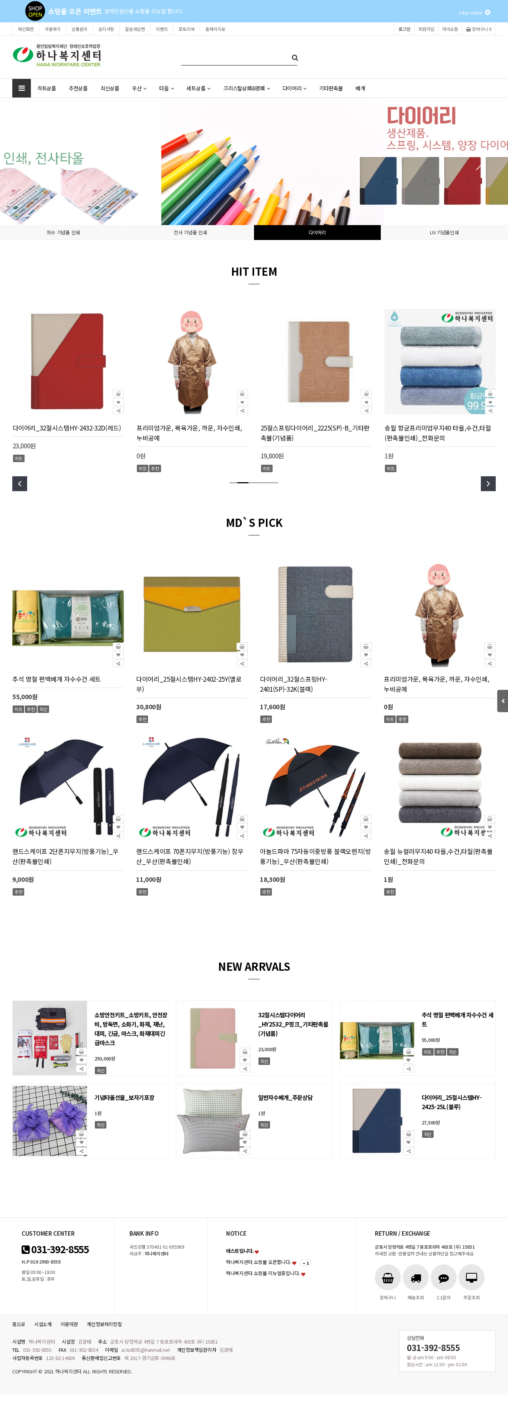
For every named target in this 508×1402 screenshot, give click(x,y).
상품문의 (79, 29)
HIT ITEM (254, 271)
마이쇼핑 (450, 29)
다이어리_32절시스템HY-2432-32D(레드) (67, 427)
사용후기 (53, 29)
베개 (360, 88)
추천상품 (78, 88)
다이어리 (292, 88)
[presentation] (19, 483)
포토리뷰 (186, 29)
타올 (163, 88)
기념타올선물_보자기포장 (124, 1097)
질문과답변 (135, 29)
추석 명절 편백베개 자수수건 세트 (56, 679)
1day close (472, 12)
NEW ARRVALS (254, 966)
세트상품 (195, 88)
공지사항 (106, 29)
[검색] (295, 57)
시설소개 (43, 1324)
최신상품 (109, 88)
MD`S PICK (254, 522)
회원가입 (426, 29)
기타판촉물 (331, 88)
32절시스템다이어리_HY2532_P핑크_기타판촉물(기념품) (293, 1024)
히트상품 (46, 88)
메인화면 (26, 29)
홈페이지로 (215, 29)
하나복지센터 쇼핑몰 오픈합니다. (259, 1261)
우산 (136, 88)
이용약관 (69, 1324)
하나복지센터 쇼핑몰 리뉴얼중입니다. (263, 1273)
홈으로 (18, 1324)
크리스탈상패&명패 (244, 88)
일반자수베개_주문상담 (285, 1097)
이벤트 (162, 29)
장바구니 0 (481, 29)
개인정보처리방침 (104, 1324)
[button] (476, 161)
